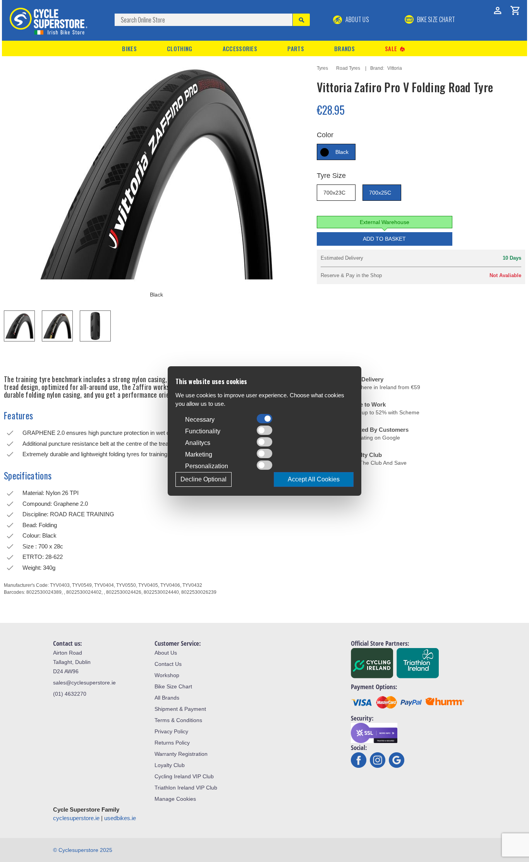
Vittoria (394, 68)
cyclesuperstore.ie (76, 818)
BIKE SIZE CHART (435, 19)
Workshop (167, 675)
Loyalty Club (170, 765)
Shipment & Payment (180, 709)
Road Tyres (348, 68)
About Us (356, 19)
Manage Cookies (175, 799)
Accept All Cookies (314, 479)
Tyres (322, 68)
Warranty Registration (181, 754)
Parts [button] (295, 48)
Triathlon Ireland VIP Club (186, 787)
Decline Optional (203, 479)
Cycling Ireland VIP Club (184, 776)
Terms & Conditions (178, 720)
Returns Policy (172, 743)
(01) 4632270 (69, 694)
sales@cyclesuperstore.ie (84, 682)
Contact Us (168, 664)
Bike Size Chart (173, 686)
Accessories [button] (240, 48)
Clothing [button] (179, 48)
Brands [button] (344, 48)
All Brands (167, 698)
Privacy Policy (171, 731)
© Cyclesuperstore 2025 (82, 850)
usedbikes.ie (120, 818)
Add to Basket (384, 239)
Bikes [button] (129, 48)
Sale (395, 48)
